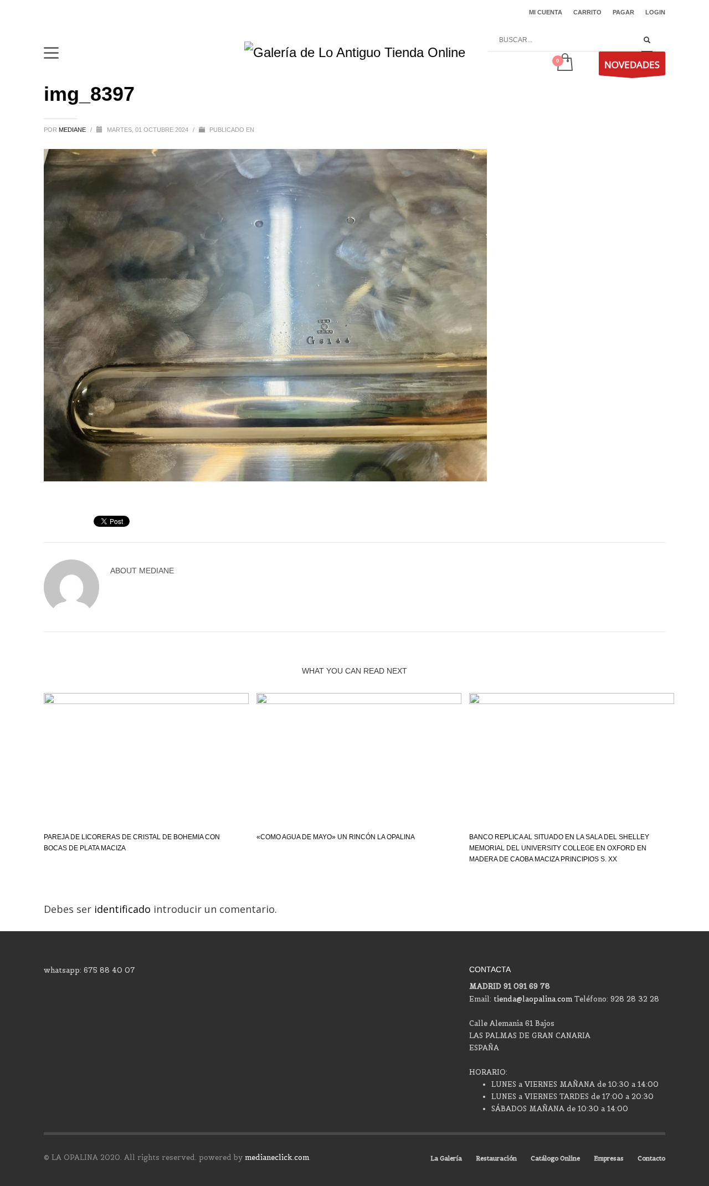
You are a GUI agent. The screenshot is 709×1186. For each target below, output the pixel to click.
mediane (73, 129)
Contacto (651, 1158)
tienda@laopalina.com (533, 999)
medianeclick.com (277, 1157)
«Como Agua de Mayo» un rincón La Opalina (335, 837)
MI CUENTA (545, 12)
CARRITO (587, 12)
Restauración (496, 1158)
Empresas (609, 1158)
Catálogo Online (555, 1158)
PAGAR (623, 12)
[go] (647, 40)
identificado (123, 909)
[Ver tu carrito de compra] (564, 63)
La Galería (446, 1158)
